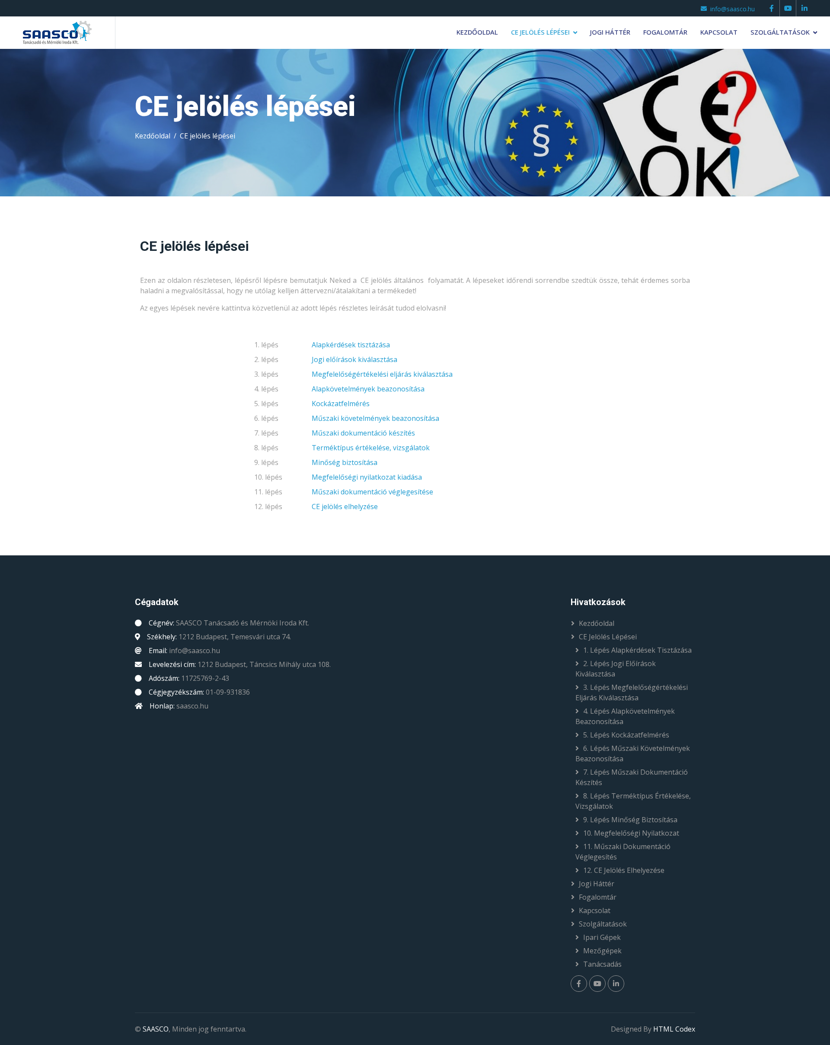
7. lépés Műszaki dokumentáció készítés (631, 777)
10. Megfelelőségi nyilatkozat (631, 833)
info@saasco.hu (732, 9)
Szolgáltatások (780, 32)
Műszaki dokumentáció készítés (363, 433)
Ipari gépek (602, 937)
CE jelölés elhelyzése (345, 506)
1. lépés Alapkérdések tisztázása (637, 650)
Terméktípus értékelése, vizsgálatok (371, 447)
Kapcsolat (718, 32)
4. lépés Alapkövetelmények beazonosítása (625, 716)
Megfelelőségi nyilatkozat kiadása (367, 477)
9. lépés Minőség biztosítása (630, 819)
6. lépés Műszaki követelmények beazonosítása (632, 753)
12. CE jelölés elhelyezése (623, 870)
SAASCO (156, 1029)
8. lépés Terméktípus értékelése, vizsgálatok (633, 801)
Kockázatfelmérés (341, 403)
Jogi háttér (610, 32)
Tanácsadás (602, 964)
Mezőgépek (602, 950)
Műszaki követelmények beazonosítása (375, 418)
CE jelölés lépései (540, 32)
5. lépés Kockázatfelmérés (626, 735)
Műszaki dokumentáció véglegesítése (372, 492)
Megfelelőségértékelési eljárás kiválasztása (382, 374)
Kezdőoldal (477, 32)
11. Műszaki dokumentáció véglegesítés (622, 852)
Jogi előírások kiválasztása (354, 359)
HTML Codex (674, 1029)
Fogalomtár (665, 32)
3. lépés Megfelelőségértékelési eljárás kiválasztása (631, 692)
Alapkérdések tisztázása (351, 344)
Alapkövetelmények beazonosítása (368, 389)
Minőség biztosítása (344, 462)
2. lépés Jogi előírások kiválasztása (615, 669)
